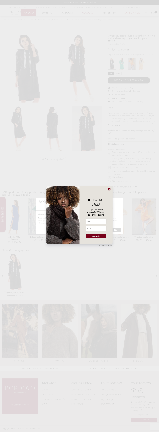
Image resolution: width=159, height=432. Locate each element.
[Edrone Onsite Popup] (79, 216)
